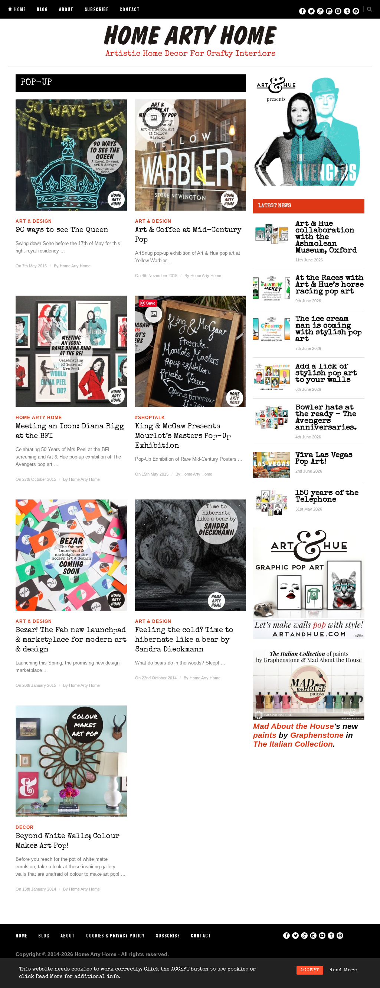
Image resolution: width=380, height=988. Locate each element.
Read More (343, 970)
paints (264, 735)
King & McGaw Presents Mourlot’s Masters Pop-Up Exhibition (183, 436)
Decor (25, 827)
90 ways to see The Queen (62, 230)
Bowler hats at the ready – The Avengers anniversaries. (326, 418)
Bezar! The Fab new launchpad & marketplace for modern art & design (71, 640)
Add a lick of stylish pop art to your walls (326, 373)
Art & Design (34, 221)
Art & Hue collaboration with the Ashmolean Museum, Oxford (326, 237)
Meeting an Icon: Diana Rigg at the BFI (70, 431)
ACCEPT (310, 970)
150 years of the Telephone (326, 496)
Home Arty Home (75, 266)
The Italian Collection (293, 744)
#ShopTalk (150, 417)
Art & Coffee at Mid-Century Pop (188, 235)
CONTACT (129, 9)
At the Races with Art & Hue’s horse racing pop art (329, 285)
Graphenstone (317, 735)
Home (20, 9)
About (66, 9)
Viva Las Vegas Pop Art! (324, 458)
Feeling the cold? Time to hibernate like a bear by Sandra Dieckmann (184, 640)
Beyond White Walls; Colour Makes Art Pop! (67, 841)
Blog (42, 9)
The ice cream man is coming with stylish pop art (328, 329)
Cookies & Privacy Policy (115, 936)
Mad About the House (293, 726)
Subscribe (96, 9)
